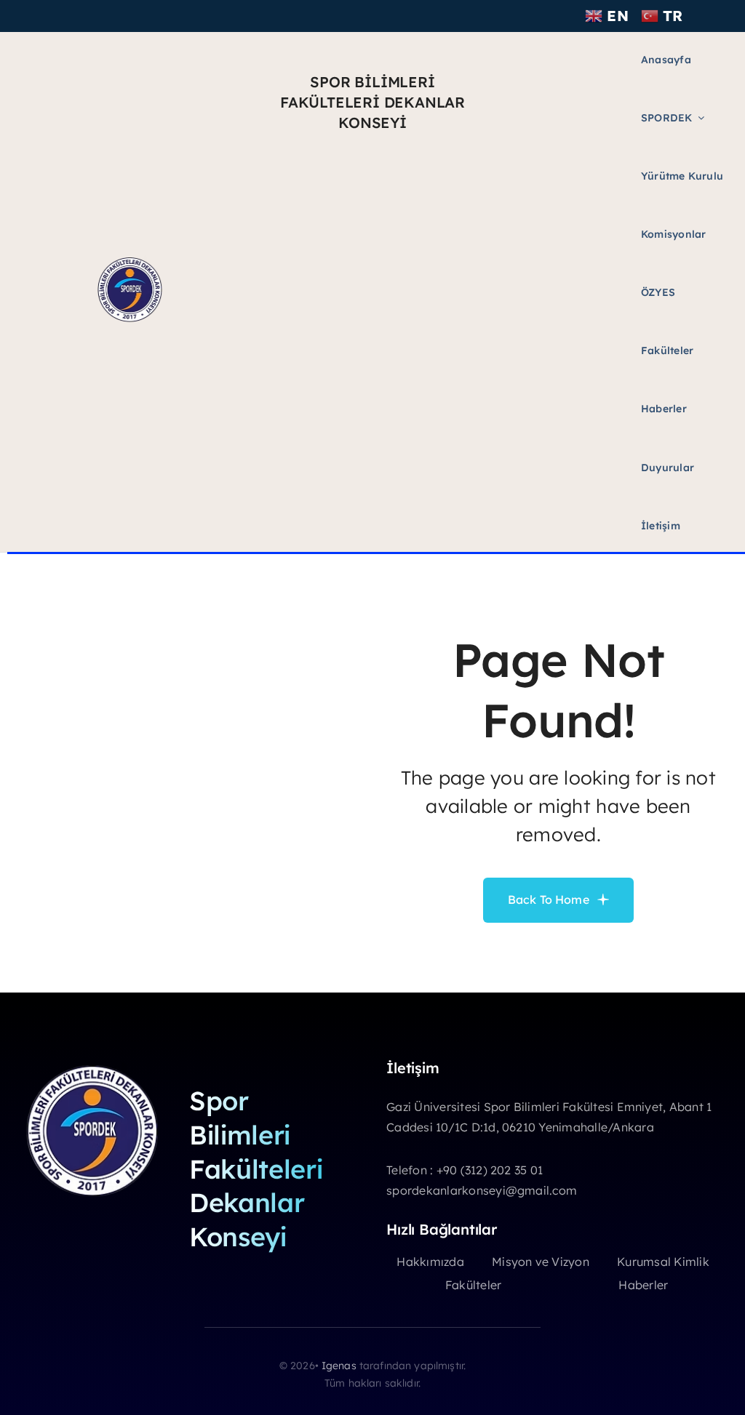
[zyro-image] (129, 260)
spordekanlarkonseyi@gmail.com (481, 1190)
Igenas (339, 1365)
